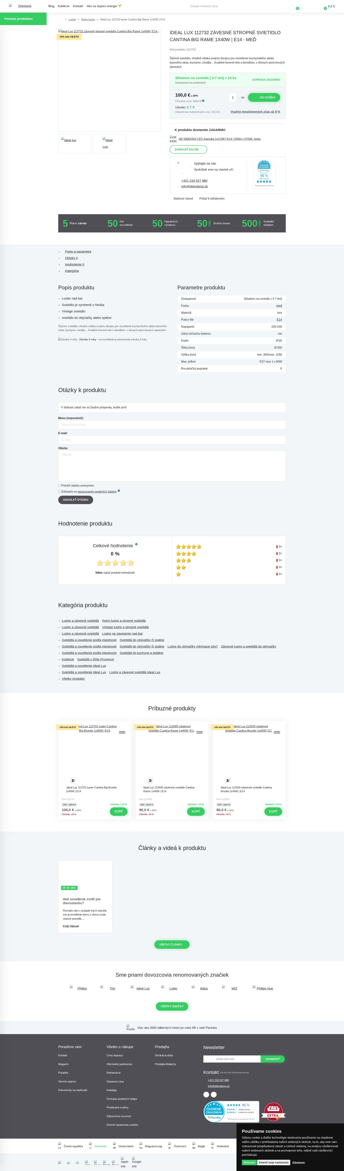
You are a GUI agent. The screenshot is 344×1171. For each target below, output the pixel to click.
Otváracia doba (164, 1055)
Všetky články (170, 944)
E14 (279, 319)
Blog (51, 6)
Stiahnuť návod (183, 198)
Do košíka (267, 97)
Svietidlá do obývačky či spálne (142, 640)
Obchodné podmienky (119, 1064)
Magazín (63, 1064)
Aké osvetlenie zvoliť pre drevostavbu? (82, 901)
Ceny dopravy (115, 1055)
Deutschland (126, 1146)
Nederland (223, 1146)
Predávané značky (118, 1107)
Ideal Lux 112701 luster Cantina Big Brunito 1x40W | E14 (91, 789)
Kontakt (78, 6)
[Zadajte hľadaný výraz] (230, 6)
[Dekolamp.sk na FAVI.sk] (273, 1120)
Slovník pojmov (67, 1081)
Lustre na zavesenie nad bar (122, 633)
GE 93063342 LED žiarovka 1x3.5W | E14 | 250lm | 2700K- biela (220, 138)
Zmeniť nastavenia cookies (122, 1124)
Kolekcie (63, 6)
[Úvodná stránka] (60, 19)
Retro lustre (88, 19)
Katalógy (112, 1090)
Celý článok (71, 926)
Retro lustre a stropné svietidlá (124, 621)
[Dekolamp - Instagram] (214, 1094)
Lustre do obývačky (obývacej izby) (193, 646)
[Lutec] (172, 990)
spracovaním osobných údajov (97, 491)
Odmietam (298, 1162)
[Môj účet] (308, 6)
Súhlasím (249, 1162)
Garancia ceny (115, 1081)
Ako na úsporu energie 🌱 (104, 6)
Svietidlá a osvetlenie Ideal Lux (84, 666)
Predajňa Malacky (165, 1064)
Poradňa (63, 1072)
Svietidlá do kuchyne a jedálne (141, 653)
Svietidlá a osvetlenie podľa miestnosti (89, 640)
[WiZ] (232, 990)
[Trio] (111, 990)
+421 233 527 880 (194, 181)
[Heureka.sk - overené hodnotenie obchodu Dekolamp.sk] (264, 175)
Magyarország (153, 1146)
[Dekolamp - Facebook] (206, 1094)
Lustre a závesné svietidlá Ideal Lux (134, 672)
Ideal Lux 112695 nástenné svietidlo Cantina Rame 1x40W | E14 (168, 789)
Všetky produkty (73, 679)
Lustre (72, 19)
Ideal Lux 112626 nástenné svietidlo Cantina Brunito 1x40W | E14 (246, 789)
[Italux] (202, 990)
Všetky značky (172, 1006)
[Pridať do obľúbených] (94, 724)
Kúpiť (119, 811)
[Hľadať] (268, 6)
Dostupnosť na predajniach (190, 82)
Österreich (180, 1146)
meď (279, 305)
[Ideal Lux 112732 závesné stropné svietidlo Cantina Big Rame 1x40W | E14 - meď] (109, 80)
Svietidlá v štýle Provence (95, 659)
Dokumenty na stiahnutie (72, 1090)
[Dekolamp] (23, 6)
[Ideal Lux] (141, 990)
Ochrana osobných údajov (122, 1098)
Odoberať (273, 1059)
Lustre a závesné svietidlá (80, 621)
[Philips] (80, 990)
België (201, 1146)
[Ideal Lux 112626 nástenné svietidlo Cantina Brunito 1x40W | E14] (249, 754)
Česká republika (73, 1146)
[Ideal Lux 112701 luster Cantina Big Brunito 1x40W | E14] (94, 754)
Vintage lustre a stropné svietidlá (125, 627)
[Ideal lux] (74, 143)
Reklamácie (114, 1072)
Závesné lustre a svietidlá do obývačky (248, 646)
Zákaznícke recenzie (119, 1116)
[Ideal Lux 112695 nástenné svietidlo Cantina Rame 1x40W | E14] (172, 754)
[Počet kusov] (235, 97)
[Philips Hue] (263, 990)
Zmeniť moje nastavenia (273, 1162)
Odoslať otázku (75, 499)
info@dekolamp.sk (194, 186)
